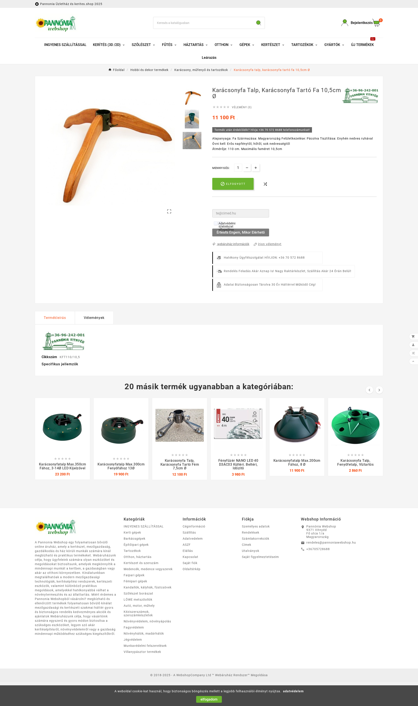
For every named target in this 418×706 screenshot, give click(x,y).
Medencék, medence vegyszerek (148, 569)
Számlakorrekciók (255, 538)
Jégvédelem (133, 639)
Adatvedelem (193, 538)
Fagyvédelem (134, 627)
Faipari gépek (134, 575)
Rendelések (250, 532)
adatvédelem (293, 691)
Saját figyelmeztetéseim (260, 557)
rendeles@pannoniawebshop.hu (331, 542)
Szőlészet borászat (138, 593)
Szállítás (189, 532)
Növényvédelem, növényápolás (147, 621)
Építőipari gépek (136, 544)
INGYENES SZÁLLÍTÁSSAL (144, 526)
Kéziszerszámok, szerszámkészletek (138, 613)
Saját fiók (190, 563)
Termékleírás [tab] (55, 318)
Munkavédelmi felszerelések (145, 645)
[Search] (258, 22)
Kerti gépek (132, 532)
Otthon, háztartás (138, 557)
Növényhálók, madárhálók (144, 633)
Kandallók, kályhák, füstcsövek (148, 587)
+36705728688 (318, 549)
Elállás (188, 551)
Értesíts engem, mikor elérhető (241, 232)
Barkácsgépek (134, 538)
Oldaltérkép (192, 569)
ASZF (187, 544)
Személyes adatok (256, 526)
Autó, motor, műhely (139, 605)
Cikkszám (50, 357)
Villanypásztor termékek (142, 652)
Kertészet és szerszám (141, 563)
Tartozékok (132, 551)
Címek (246, 544)
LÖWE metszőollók (138, 599)
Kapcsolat (190, 557)
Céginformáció (194, 526)
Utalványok (250, 551)
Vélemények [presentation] (94, 318)
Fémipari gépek (135, 581)
